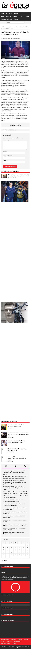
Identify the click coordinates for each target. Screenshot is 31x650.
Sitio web (5, 160)
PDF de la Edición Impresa (10, 171)
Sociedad (3, 641)
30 (3, 557)
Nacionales (9, 13)
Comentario (6, 140)
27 (19, 554)
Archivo (14, 643)
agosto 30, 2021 (6, 38)
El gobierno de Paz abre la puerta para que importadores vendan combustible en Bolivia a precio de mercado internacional (14, 482)
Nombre (5, 151)
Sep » (5, 560)
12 (15, 550)
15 (27, 550)
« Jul (2, 560)
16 (3, 552)
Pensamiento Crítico (6, 19)
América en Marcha (6, 16)
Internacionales (17, 16)
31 (7, 557)
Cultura (16, 19)
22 (27, 552)
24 (7, 554)
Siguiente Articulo (15, 125)
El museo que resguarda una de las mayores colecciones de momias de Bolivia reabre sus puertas (14, 472)
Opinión (16, 13)
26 (15, 554)
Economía (26, 16)
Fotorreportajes (17, 641)
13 (19, 550)
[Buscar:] (15, 22)
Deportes (9, 641)
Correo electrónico (7, 155)
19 (15, 552)
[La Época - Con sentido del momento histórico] (15, 5)
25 (11, 554)
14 (23, 550)
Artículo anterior (15, 124)
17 (7, 552)
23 (3, 554)
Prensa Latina (16, 38)
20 (19, 552)
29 (27, 554)
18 (11, 552)
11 (11, 550)
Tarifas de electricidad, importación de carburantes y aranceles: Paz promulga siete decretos (14, 488)
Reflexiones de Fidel (5, 643)
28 (23, 554)
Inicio (2, 13)
